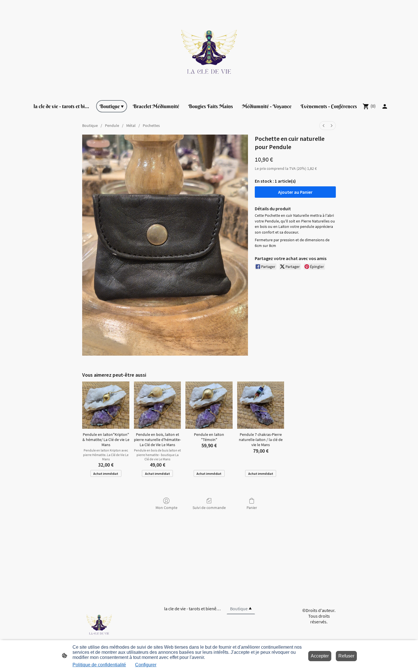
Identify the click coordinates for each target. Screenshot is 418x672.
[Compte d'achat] (384, 106)
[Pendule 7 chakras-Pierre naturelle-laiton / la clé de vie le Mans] (260, 405)
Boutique (90, 125)
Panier (252, 507)
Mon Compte (166, 507)
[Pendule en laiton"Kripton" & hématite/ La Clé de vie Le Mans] (105, 405)
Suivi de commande (209, 507)
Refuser (346, 656)
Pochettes (151, 125)
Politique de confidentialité (99, 664)
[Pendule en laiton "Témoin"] (209, 405)
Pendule (112, 125)
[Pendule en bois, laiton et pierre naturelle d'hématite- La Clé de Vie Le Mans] (157, 405)
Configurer (145, 664)
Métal (131, 125)
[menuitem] (324, 125)
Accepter (320, 656)
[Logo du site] (208, 47)
